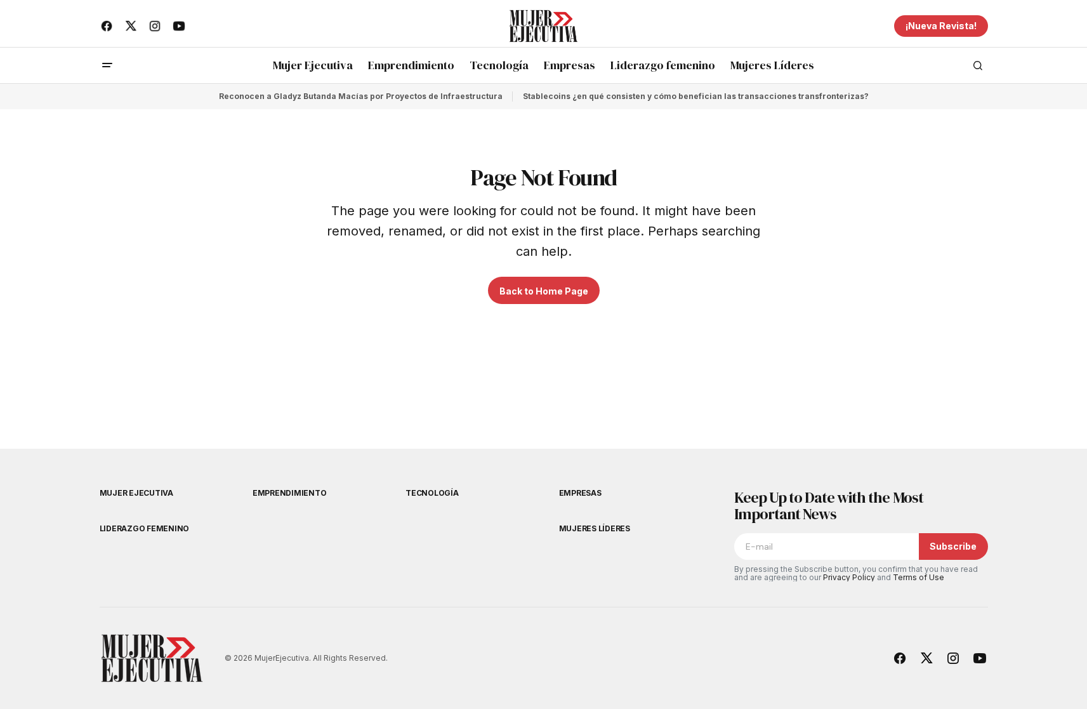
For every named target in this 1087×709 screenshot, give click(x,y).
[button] (107, 65)
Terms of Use (918, 577)
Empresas (580, 493)
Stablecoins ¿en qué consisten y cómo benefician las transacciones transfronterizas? (696, 96)
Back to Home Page (543, 291)
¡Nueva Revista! (941, 25)
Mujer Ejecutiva (136, 493)
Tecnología (432, 493)
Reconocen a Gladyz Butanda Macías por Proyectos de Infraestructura (361, 96)
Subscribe (953, 546)
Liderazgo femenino (145, 528)
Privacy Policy (849, 577)
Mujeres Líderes (594, 528)
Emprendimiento (290, 493)
